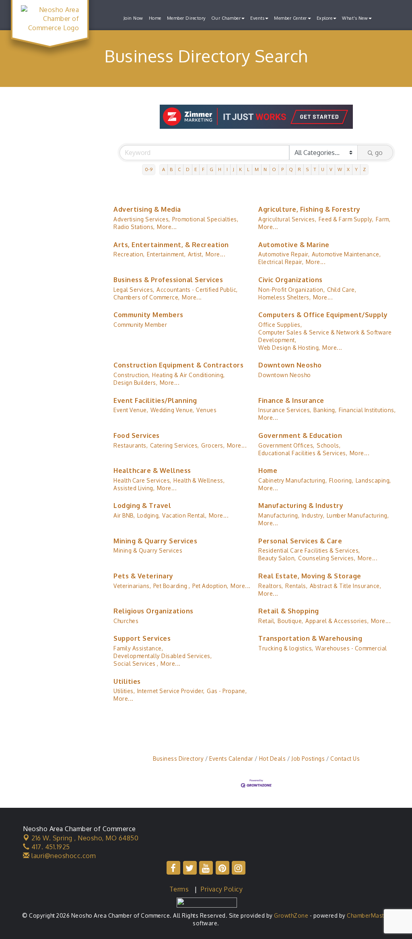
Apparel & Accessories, (337, 620)
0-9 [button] (149, 169)
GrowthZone (291, 915)
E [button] (195, 169)
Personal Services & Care (300, 541)
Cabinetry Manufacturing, (292, 480)
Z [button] (364, 169)
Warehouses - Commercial (351, 648)
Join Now (133, 18)
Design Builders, (135, 382)
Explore (325, 18)
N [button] (265, 169)
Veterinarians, (132, 585)
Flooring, (341, 480)
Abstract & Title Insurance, (345, 585)
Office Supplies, (280, 324)
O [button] (274, 169)
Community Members (148, 315)
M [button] (257, 169)
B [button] (171, 169)
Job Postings (308, 758)
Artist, (196, 254)
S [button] (307, 169)
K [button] (240, 169)
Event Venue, (130, 410)
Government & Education (300, 435)
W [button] (340, 169)
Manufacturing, (278, 515)
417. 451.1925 (50, 847)
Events (257, 18)
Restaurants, (130, 445)
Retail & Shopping (288, 611)
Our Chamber (226, 18)
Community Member (140, 324)
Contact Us (345, 758)
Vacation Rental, (184, 515)
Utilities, (124, 690)
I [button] (227, 169)
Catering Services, (174, 445)
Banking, (324, 410)
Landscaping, (373, 480)
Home (155, 18)
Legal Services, (133, 289)
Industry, (313, 515)
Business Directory (178, 758)
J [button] (234, 169)
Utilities (127, 681)
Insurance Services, (284, 410)
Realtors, (270, 585)
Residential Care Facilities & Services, (309, 550)
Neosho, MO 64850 (84, 838)
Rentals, (296, 585)
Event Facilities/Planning (155, 400)
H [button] (220, 169)
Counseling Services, (326, 558)
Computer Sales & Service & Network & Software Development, (325, 336)
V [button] (331, 169)
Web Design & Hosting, (289, 347)
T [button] (315, 169)
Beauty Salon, (277, 558)
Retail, (267, 620)
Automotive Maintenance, (346, 254)
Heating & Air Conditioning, (188, 374)
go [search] (379, 153)
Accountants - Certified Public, (197, 289)
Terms (179, 889)
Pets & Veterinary (143, 576)
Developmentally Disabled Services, (162, 655)
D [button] (188, 169)
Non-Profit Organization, (291, 289)
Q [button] (291, 169)
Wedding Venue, (172, 410)
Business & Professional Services (168, 280)
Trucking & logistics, (285, 648)
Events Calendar (231, 758)
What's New (355, 18)
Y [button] (356, 169)
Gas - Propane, (227, 690)
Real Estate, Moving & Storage (309, 576)
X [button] (348, 169)
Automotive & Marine (294, 245)
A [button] (163, 169)
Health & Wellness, (199, 480)
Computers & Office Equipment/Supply (323, 315)
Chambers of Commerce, (146, 297)
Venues (206, 410)
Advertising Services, (141, 219)
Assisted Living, (133, 488)
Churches (125, 620)
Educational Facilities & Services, (302, 453)
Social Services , (136, 663)
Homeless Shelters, (284, 297)
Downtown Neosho (290, 365)
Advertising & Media (147, 209)
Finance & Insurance (291, 400)
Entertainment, (166, 254)
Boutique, (290, 620)
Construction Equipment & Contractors (178, 365)
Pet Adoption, (210, 585)
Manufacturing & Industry (300, 505)
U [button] (323, 169)
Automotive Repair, (283, 254)
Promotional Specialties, (205, 219)
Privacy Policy (222, 889)
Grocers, (213, 445)
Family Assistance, (138, 648)
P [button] (282, 169)
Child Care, (341, 289)
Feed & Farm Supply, (346, 219)
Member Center (290, 18)
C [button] (179, 169)
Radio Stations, (134, 226)
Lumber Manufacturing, (358, 515)
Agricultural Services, (287, 219)
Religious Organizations (153, 611)
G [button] (212, 169)
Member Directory (186, 18)
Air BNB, (124, 515)
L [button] (248, 169)
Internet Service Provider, (171, 690)
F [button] (203, 169)
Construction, (131, 374)
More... (167, 226)
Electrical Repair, (280, 261)
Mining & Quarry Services (155, 541)
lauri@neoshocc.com (63, 856)
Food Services (136, 435)
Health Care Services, (142, 480)
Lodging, (148, 515)
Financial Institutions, (367, 410)
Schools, (328, 445)
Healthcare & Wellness (152, 470)
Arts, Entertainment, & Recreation (171, 245)
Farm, (383, 219)
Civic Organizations (290, 280)
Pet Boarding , (171, 585)
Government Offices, (286, 445)
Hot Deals (272, 758)
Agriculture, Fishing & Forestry (309, 209)
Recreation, (129, 254)
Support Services (142, 638)
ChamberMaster (368, 915)
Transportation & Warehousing (310, 638)
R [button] (299, 169)
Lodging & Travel (142, 505)
